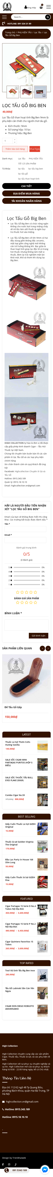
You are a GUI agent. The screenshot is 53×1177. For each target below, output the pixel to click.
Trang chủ (10, 32)
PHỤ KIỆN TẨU (25, 32)
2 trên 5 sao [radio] (22, 602)
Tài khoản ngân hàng (26, 201)
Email (8, 534)
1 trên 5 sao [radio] (17, 602)
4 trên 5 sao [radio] (31, 602)
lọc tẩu (21, 168)
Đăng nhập (31, 7)
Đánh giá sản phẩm (26, 598)
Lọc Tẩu (37, 32)
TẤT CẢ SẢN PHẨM (27, 163)
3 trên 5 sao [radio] (26, 602)
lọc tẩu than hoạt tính (28, 178)
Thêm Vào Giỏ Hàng (15, 149)
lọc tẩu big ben (35, 168)
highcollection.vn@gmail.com (21, 1101)
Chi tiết (26, 186)
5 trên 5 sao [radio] (35, 602)
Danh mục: (7, 158)
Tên (7, 524)
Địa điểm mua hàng (26, 193)
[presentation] (42, 648)
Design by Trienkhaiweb (14, 1157)
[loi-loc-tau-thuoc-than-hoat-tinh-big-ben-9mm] (26, 67)
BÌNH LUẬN (13, 613)
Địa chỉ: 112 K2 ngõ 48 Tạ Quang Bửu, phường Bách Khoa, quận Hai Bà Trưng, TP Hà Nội (25, 1091)
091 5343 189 (20, 1170)
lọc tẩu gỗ (23, 173)
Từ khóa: (6, 168)
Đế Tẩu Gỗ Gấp (13, 707)
